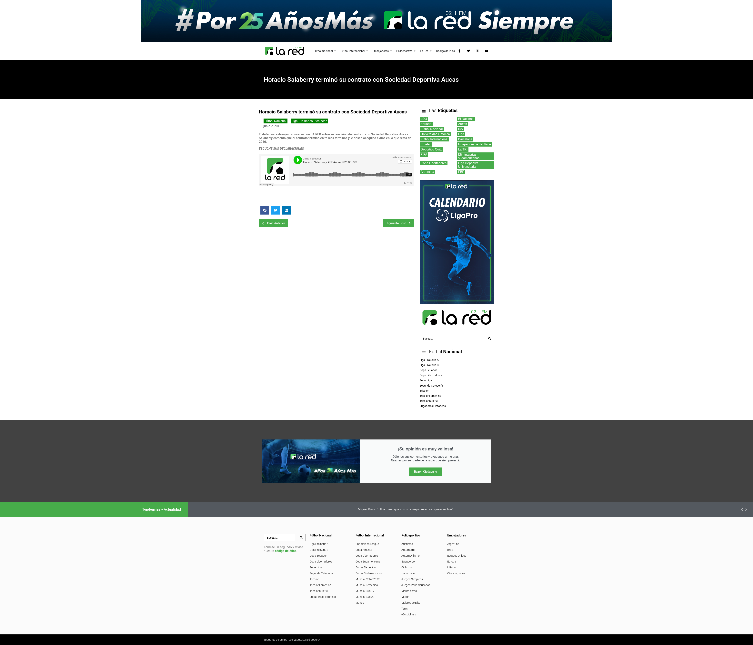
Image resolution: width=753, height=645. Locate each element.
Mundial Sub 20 (365, 596)
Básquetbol (408, 561)
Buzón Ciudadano (425, 471)
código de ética (285, 551)
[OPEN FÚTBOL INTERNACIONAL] (367, 51)
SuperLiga (316, 567)
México (451, 567)
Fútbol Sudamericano (369, 573)
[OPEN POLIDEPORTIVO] (414, 51)
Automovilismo (410, 555)
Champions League (367, 543)
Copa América (364, 549)
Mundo (360, 602)
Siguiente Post (396, 223)
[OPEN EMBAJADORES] (391, 51)
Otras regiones (456, 573)
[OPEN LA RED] (430, 51)
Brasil (450, 549)
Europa (451, 561)
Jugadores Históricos (323, 596)
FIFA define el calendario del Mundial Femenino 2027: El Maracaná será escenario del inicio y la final (491, 509)
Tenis (404, 608)
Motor (405, 596)
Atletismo (407, 543)
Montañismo (409, 590)
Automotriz (408, 549)
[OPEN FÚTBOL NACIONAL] (335, 51)
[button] (264, 210)
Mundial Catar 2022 (368, 579)
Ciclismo (406, 567)
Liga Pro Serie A (319, 543)
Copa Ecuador (318, 555)
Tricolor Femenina (320, 585)
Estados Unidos (456, 555)
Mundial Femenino (367, 585)
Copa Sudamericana (368, 561)
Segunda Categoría (321, 573)
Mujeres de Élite (410, 602)
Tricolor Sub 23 (319, 590)
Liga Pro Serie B (319, 549)
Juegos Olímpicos (412, 579)
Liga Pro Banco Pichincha (309, 121)
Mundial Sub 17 (365, 590)
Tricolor (314, 579)
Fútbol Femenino (366, 567)
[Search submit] (489, 338)
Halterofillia (408, 573)
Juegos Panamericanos (415, 585)
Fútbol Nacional (275, 121)
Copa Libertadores (321, 561)
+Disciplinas (408, 614)
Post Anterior (276, 223)
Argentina (453, 543)
